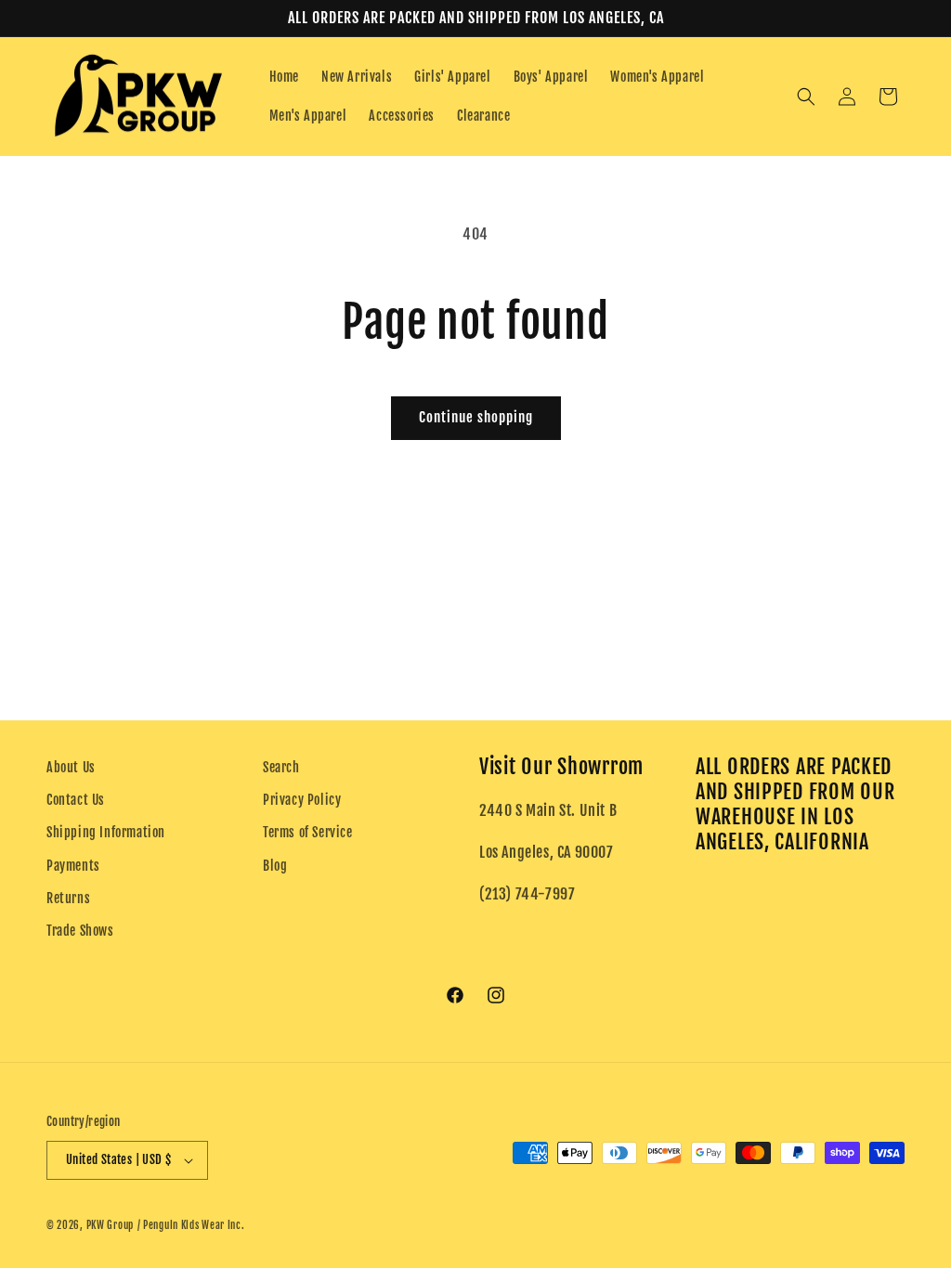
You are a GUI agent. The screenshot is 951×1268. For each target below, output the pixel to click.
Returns (68, 898)
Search (281, 767)
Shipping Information (105, 832)
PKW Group (110, 1225)
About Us (71, 767)
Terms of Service (308, 832)
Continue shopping (476, 417)
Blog (275, 865)
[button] (806, 96)
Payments (73, 865)
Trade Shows (80, 930)
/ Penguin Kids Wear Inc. (191, 1225)
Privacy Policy (302, 800)
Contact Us (75, 800)
